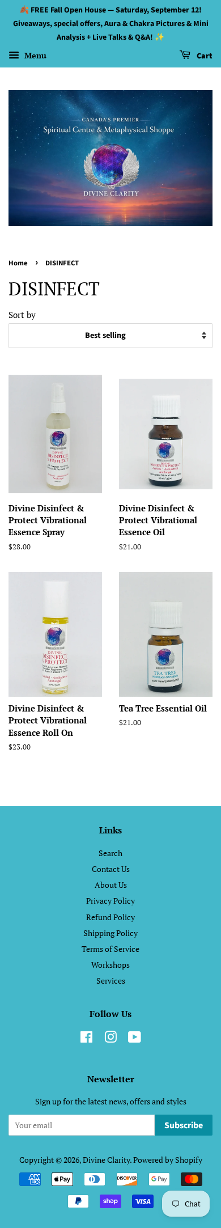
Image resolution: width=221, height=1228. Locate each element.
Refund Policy (110, 917)
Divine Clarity (106, 1159)
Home (18, 263)
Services (110, 980)
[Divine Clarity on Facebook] (86, 1039)
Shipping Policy (110, 933)
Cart (203, 56)
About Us (111, 884)
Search (110, 853)
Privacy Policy (110, 900)
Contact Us (111, 868)
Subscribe (183, 1125)
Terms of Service (110, 948)
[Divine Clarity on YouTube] (134, 1039)
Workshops (110, 964)
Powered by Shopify (167, 1159)
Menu (34, 55)
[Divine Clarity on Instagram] (110, 1039)
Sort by (22, 314)
